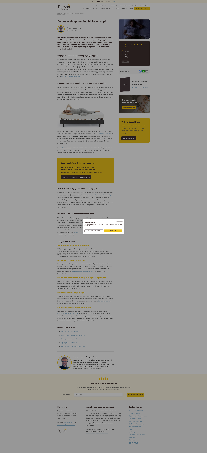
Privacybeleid (120, 221)
